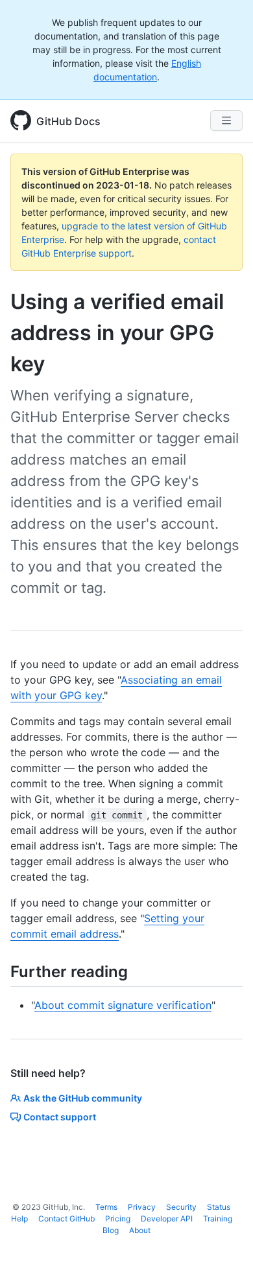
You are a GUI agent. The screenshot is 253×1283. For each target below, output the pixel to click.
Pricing (117, 1218)
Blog (110, 1230)
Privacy (142, 1207)
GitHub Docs (68, 121)
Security (181, 1207)
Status (218, 1207)
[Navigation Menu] (226, 120)
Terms (106, 1207)
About (140, 1230)
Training (217, 1218)
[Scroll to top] (224, 1254)
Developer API (167, 1218)
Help (19, 1218)
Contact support (59, 1116)
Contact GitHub (66, 1218)
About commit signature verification (122, 1005)
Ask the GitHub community (82, 1098)
